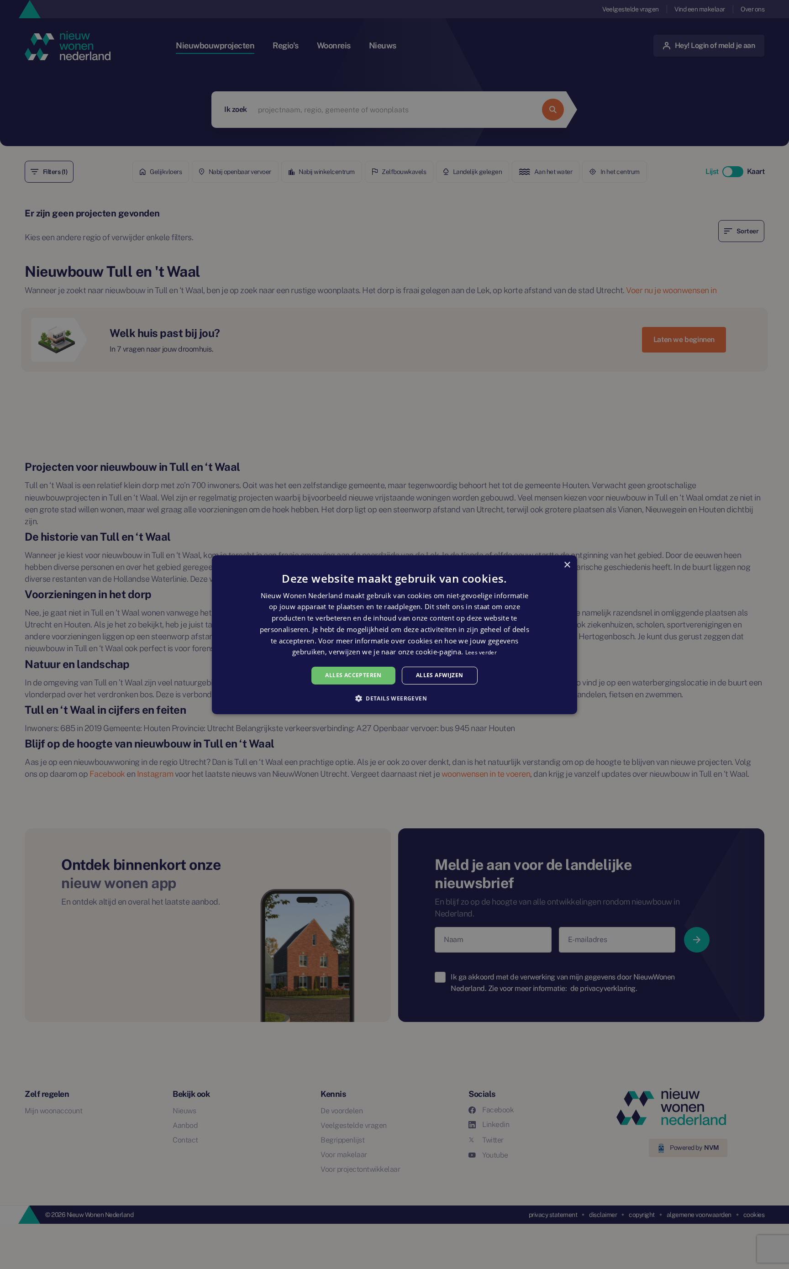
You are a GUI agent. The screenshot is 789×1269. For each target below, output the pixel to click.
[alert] (394, 634)
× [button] (566, 564)
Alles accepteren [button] (353, 675)
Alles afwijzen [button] (439, 675)
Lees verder (481, 652)
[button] (394, 698)
